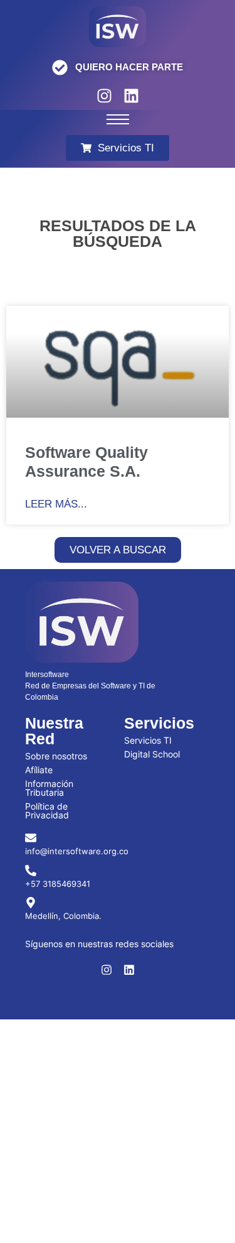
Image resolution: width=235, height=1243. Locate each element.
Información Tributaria (49, 788)
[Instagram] (104, 96)
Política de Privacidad (47, 810)
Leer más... (56, 504)
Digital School (152, 754)
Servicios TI (148, 740)
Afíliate (39, 769)
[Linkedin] (131, 96)
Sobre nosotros (56, 756)
